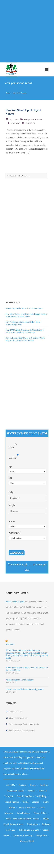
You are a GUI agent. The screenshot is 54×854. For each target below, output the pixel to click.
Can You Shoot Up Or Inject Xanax (23, 112)
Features (31, 790)
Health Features (12, 801)
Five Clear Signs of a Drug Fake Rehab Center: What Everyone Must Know (26, 315)
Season (12, 521)
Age (10, 466)
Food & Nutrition (24, 796)
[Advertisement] (27, 29)
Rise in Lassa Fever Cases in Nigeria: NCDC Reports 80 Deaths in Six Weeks (25, 339)
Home (8, 93)
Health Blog (41, 796)
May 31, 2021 (13, 119)
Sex (10, 477)
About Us (10, 784)
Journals (35, 801)
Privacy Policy (40, 812)
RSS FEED (10, 644)
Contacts (22, 784)
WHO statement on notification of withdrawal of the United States (27, 668)
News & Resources (27, 807)
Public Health (15, 123)
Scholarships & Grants (29, 829)
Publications (32, 824)
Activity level (14, 532)
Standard (13, 457)
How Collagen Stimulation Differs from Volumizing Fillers (23, 323)
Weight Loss (41, 835)
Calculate (16, 553)
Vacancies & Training (22, 835)
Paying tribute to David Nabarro (20, 679)
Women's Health (27, 840)
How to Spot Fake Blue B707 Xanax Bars (24, 308)
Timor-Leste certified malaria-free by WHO (24, 689)
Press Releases (23, 812)
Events (33, 784)
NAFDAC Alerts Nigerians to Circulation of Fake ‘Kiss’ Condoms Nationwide (25, 331)
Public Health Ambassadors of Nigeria (22, 818)
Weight (12, 505)
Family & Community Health (33, 119)
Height (12, 492)
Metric (12, 447)
